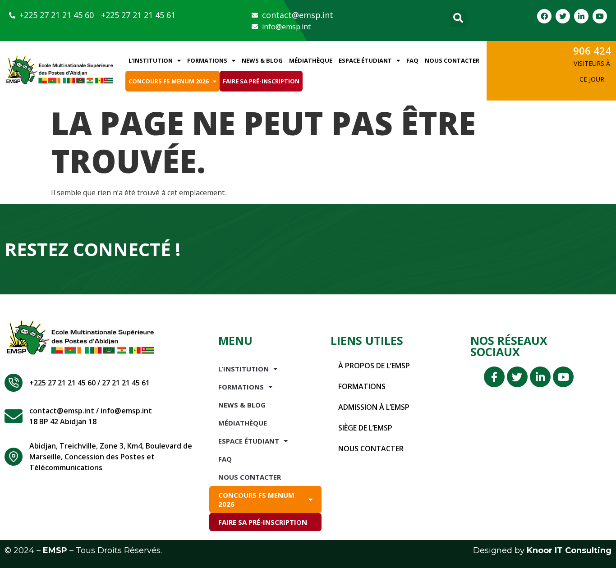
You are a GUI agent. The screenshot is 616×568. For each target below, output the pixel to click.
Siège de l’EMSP (365, 428)
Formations (207, 60)
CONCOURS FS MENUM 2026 (168, 81)
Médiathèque (310, 60)
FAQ (412, 60)
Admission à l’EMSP (373, 407)
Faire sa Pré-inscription (261, 81)
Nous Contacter (452, 60)
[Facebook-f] (494, 376)
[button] (458, 18)
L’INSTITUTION (151, 60)
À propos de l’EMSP (374, 366)
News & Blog (262, 60)
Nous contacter (371, 448)
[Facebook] (544, 16)
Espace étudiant (365, 60)
